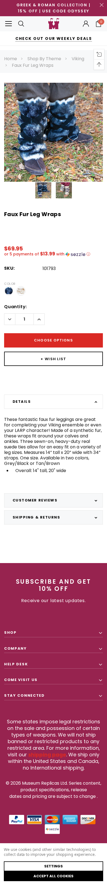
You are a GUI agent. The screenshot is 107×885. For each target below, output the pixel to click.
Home (10, 59)
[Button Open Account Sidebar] (86, 23)
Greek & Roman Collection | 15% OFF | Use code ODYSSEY (53, 8)
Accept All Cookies (53, 876)
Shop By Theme (44, 59)
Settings (53, 866)
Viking (78, 59)
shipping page (47, 754)
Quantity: (15, 307)
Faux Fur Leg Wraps (33, 65)
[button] (53, 254)
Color (10, 284)
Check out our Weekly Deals (53, 38)
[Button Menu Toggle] (8, 23)
